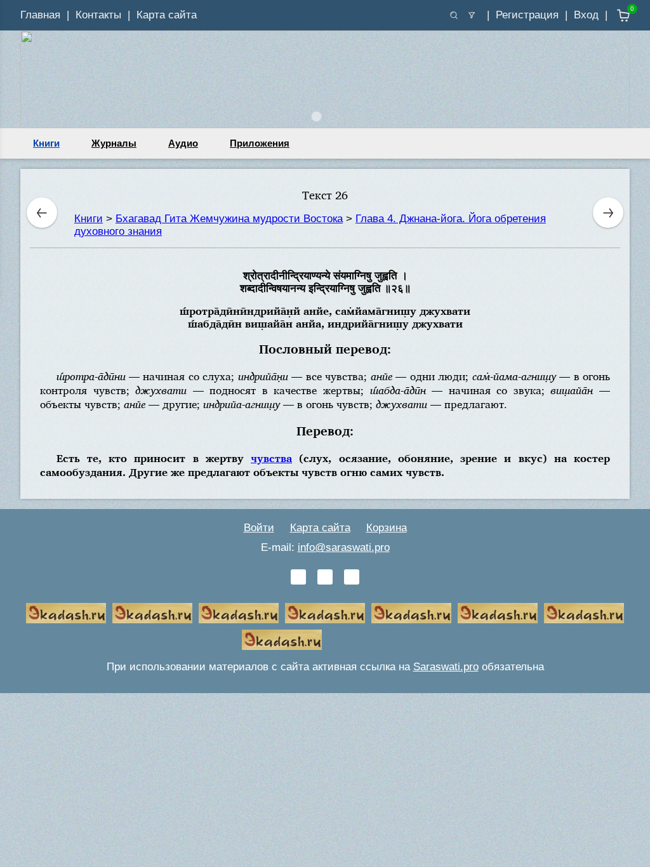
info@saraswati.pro (344, 547)
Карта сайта (166, 15)
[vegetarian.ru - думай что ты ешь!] (152, 613)
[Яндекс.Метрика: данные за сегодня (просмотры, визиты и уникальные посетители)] (368, 640)
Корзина (386, 528)
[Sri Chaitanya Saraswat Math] (66, 613)
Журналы (113, 143)
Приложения (259, 143)
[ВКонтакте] (298, 577)
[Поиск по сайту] (454, 15)
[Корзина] (614, 15)
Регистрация (527, 15)
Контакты (98, 15)
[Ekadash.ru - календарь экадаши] (239, 613)
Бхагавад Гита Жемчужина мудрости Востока (229, 219)
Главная (40, 15)
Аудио (183, 143)
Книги (46, 143)
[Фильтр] (472, 15)
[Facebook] (325, 577)
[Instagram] (351, 577)
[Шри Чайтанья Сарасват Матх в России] (584, 613)
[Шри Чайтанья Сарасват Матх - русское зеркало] (325, 613)
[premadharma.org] (282, 640)
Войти (259, 528)
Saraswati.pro (446, 667)
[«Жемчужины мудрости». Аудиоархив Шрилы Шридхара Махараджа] (498, 613)
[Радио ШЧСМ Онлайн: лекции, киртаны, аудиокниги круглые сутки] (411, 613)
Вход (586, 15)
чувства (271, 458)
